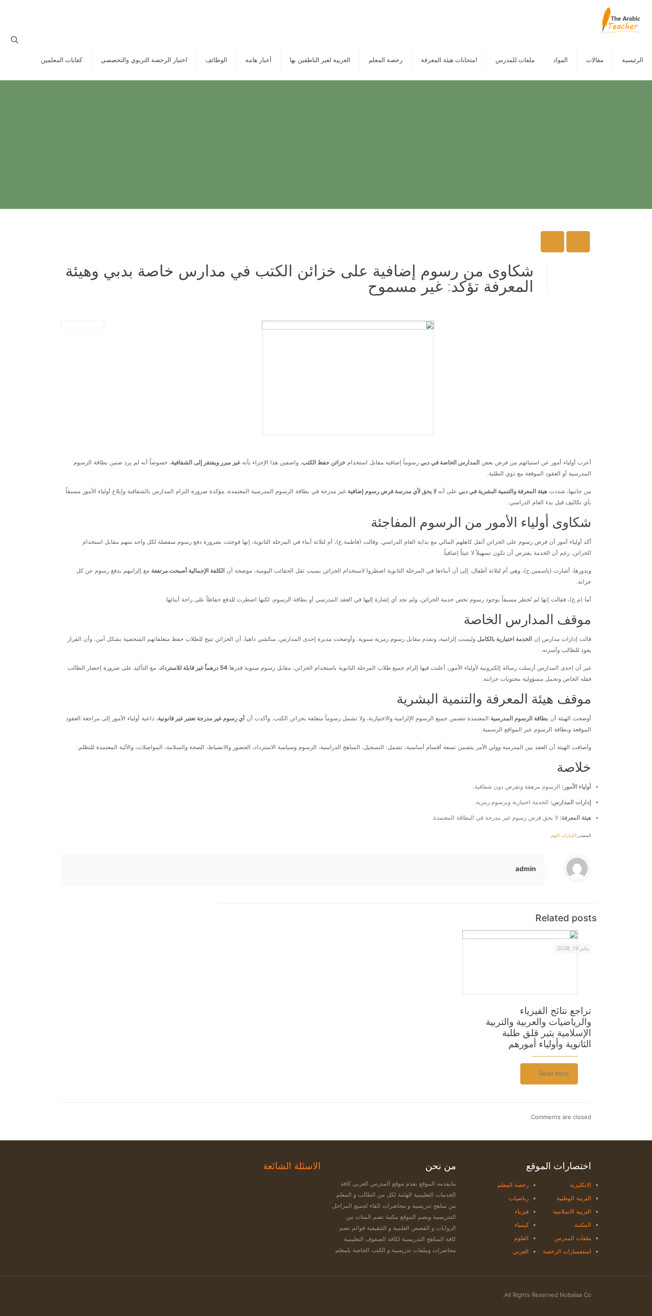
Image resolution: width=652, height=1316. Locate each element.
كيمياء (522, 1224)
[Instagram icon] (78, 1294)
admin (525, 868)
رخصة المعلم (513, 1184)
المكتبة (582, 1224)
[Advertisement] (326, 147)
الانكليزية (580, 1184)
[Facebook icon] (97, 1294)
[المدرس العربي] (621, 20)
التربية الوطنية (574, 1198)
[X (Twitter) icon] (88, 1294)
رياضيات (519, 1198)
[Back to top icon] (64, 1290)
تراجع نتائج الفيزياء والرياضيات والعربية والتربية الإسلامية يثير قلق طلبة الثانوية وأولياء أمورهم (538, 1027)
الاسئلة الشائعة (292, 1165)
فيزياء (522, 1211)
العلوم (521, 1237)
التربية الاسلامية (572, 1211)
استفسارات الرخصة (567, 1251)
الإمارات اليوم (563, 835)
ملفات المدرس (572, 1237)
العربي (521, 1251)
